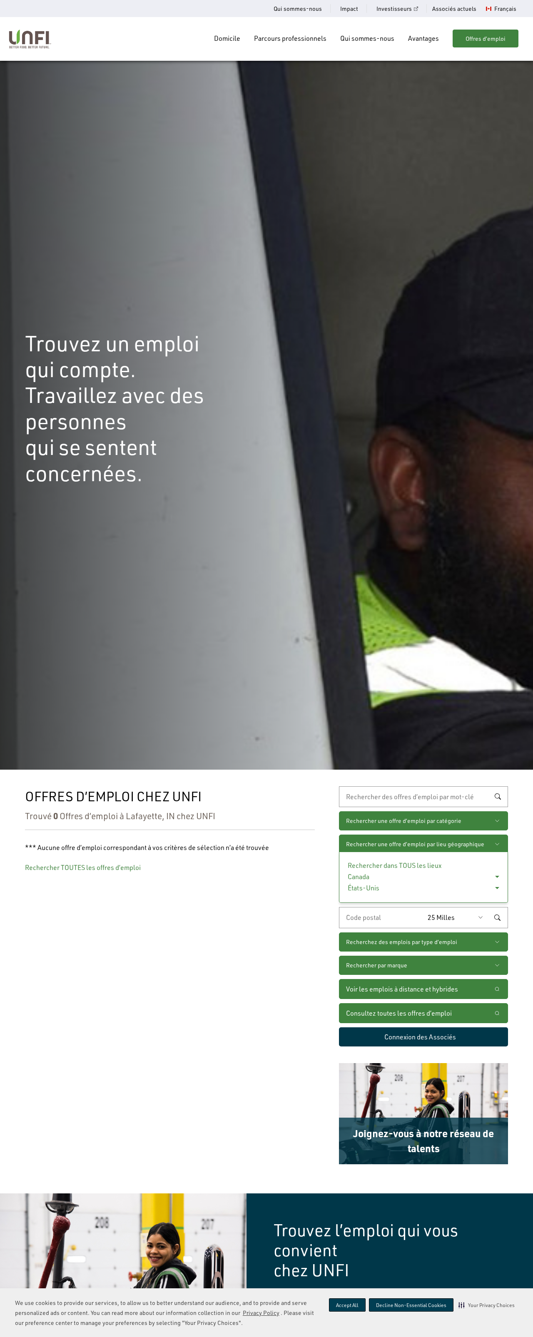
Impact (349, 8)
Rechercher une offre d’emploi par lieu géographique (415, 843)
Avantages (423, 38)
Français (505, 8)
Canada (358, 876)
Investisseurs (394, 8)
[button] (486, 1305)
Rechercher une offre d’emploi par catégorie (403, 820)
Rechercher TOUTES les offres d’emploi (83, 867)
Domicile (227, 38)
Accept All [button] (347, 1305)
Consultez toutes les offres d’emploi (399, 1013)
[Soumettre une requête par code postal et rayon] (497, 917)
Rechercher (497, 796)
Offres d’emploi (486, 38)
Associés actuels (454, 8)
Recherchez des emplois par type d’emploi (401, 941)
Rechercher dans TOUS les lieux (394, 865)
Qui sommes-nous (298, 8)
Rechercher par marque (376, 965)
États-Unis (363, 888)
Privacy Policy (261, 1312)
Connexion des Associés (420, 1037)
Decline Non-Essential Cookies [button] (411, 1305)
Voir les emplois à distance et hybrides (402, 989)
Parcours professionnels (290, 38)
